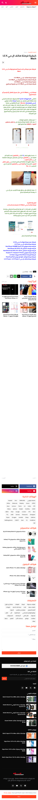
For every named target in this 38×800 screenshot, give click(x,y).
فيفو (2, 7)
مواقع (27, 618)
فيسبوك (33, 615)
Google (18, 512)
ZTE (34, 506)
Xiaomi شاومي (31, 500)
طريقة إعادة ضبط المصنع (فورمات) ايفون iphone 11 (10, 315)
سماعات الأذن (19, 618)
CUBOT (17, 520)
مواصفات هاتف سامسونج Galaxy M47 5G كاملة (14, 556)
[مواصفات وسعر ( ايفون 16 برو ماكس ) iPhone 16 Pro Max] (31, 586)
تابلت (25, 607)
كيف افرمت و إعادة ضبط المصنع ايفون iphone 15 (29, 315)
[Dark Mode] (6, 2)
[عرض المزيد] (7, 276)
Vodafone (32, 520)
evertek (21, 517)
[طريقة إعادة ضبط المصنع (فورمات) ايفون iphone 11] (10, 307)
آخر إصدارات (18, 615)
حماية (6, 618)
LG (24, 506)
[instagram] (22, 688)
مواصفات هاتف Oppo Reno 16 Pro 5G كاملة (14, 742)
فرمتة (25, 52)
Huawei (10, 500)
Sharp (26, 517)
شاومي (11, 7)
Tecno (20, 506)
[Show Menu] (35, 2)
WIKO (7, 512)
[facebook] (34, 688)
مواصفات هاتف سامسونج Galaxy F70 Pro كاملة (14, 540)
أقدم (4, 478)
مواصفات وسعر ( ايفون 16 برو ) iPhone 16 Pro (14, 592)
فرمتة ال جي (25, 272)
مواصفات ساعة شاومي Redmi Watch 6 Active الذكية (14, 713)
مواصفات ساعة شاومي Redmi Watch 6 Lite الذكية (14, 705)
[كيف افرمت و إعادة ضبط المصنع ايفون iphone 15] (28, 307)
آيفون (16, 7)
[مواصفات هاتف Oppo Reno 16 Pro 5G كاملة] (31, 743)
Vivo (16, 500)
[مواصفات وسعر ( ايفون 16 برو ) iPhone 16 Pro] (31, 594)
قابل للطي (25, 615)
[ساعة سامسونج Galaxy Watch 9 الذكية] (31, 534)
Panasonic (25, 514)
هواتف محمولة (31, 604)
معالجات (33, 618)
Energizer (32, 514)
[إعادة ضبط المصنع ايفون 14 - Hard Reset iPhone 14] (10, 289)
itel (34, 523)
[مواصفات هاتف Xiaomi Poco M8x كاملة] (31, 699)
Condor (24, 512)
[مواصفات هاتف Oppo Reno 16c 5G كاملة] (31, 759)
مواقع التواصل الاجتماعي (28, 613)
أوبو (7, 7)
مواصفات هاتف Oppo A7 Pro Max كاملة (14, 733)
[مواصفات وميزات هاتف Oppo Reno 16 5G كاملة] (31, 751)
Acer (22, 520)
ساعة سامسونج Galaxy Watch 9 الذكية (14, 531)
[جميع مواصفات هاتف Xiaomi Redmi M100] (31, 723)
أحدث (34, 478)
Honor (28, 503)
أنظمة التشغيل (31, 610)
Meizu (9, 509)
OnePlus (27, 509)
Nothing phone (8, 520)
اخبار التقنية (17, 613)
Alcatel (21, 509)
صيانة (34, 621)
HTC (29, 512)
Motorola (14, 503)
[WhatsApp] (15, 276)
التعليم (11, 618)
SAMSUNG (22, 500)
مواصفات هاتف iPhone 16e (17, 575)
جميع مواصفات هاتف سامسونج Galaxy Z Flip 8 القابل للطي (14, 548)
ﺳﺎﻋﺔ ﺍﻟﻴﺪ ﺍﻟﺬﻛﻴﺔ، (17, 607)
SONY (33, 509)
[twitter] (30, 688)
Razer (8, 517)
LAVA (12, 514)
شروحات (8, 607)
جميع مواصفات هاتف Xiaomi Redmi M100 (15, 721)
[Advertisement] (19, 30)
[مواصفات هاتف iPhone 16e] (31, 578)
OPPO (33, 503)
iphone (15, 509)
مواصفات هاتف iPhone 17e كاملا (15, 568)
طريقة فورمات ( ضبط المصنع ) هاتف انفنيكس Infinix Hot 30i (29, 298)
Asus (8, 506)
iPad (12, 512)
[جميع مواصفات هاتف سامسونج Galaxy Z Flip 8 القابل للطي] (31, 550)
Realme (22, 503)
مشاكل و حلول (9, 604)
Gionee (18, 514)
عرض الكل (4, 281)
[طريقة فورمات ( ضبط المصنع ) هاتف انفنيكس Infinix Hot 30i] (28, 289)
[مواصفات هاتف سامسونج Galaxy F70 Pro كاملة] (31, 542)
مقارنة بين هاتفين (20, 610)
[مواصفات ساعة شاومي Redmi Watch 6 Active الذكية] (31, 715)
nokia (29, 506)
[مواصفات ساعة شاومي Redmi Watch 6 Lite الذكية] (31, 707)
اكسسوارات (10, 615)
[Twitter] (18, 276)
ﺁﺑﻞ (11, 613)
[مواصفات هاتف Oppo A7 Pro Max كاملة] (31, 736)
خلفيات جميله (31, 607)
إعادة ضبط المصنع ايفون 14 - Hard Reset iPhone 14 (10, 297)
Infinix (8, 503)
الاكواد (12, 610)
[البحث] (2, 2)
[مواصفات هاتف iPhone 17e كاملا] (31, 570)
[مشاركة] (3, 62)
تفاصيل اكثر (8, 793)
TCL (7, 514)
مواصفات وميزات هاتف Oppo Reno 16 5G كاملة (13, 750)
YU (26, 520)
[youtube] (26, 688)
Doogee (14, 517)
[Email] (11, 276)
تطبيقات (17, 604)
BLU (34, 512)
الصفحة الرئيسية (32, 52)
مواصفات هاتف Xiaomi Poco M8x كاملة (14, 697)
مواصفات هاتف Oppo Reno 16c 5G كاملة (13, 757)
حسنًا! (19, 797)
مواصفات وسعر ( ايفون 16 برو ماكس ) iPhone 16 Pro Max (14, 584)
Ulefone (33, 517)
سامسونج (22, 7)
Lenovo (14, 506)
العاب (6, 613)
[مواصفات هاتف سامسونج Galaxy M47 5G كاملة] (31, 557)
